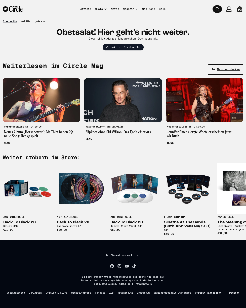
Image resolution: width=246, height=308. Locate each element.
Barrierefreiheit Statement (172, 292)
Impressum (143, 292)
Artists (85, 9)
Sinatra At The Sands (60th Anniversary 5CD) (187, 224)
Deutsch (234, 292)
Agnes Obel (226, 217)
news (7, 142)
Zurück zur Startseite (123, 47)
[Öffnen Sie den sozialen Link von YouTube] (126, 266)
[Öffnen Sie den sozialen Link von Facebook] (112, 266)
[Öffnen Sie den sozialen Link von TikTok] (134, 266)
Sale (162, 9)
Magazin (128, 9)
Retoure (100, 292)
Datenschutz (125, 292)
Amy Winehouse (14, 217)
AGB (111, 292)
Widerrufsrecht (81, 292)
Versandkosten (16, 292)
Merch (115, 9)
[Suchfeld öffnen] (217, 9)
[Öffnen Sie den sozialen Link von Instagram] (119, 266)
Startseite (10, 21)
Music (99, 9)
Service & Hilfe (56, 292)
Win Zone (148, 9)
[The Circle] (13, 9)
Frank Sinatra (175, 217)
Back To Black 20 (19, 222)
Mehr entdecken (228, 69)
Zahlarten (35, 292)
